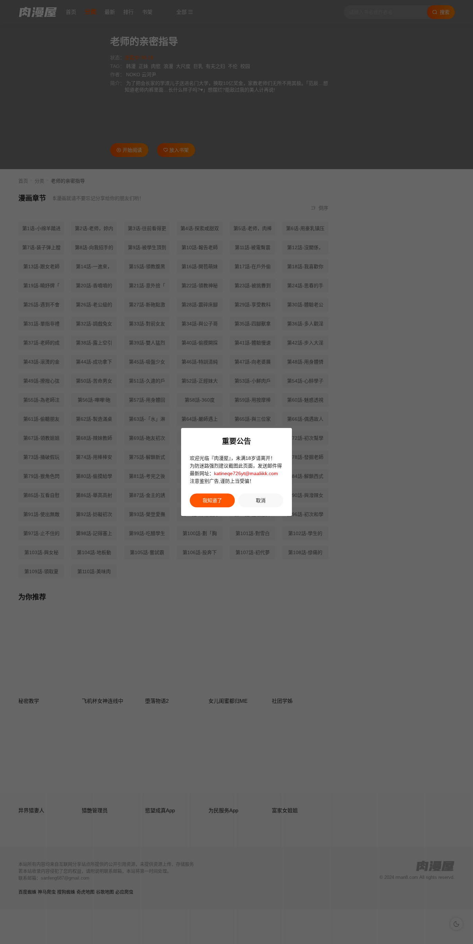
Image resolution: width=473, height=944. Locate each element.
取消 (261, 500)
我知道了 (212, 500)
